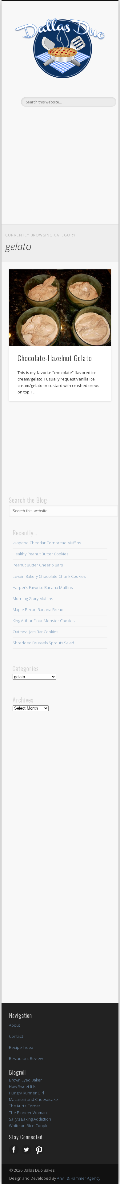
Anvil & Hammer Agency (78, 1178)
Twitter (59, 117)
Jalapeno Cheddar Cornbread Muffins (47, 543)
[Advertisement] (60, 178)
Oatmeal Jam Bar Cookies (35, 631)
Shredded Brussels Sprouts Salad (43, 643)
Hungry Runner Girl (26, 1093)
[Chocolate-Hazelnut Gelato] (60, 307)
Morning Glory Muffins (33, 598)
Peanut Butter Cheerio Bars (38, 565)
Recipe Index (21, 1047)
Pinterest (72, 117)
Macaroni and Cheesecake (33, 1099)
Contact (16, 1036)
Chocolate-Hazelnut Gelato (55, 357)
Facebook (46, 117)
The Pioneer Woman (28, 1112)
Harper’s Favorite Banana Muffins (43, 587)
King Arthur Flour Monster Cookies (43, 620)
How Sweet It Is (22, 1086)
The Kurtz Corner (24, 1106)
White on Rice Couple (29, 1125)
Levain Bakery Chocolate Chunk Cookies (49, 576)
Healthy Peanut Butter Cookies (40, 554)
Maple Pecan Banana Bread (38, 609)
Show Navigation (96, 102)
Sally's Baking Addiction (30, 1119)
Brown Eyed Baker (25, 1080)
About (14, 1025)
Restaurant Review (26, 1058)
